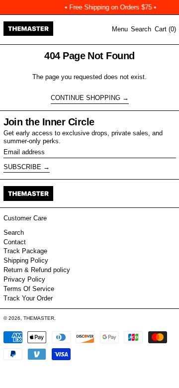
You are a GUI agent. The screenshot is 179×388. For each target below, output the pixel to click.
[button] (141, 29)
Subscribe (22, 167)
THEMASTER (38, 318)
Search (13, 232)
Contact (14, 242)
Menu (120, 29)
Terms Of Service (28, 288)
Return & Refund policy (36, 270)
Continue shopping (85, 97)
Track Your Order (28, 298)
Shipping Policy (25, 260)
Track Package (25, 251)
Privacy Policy (24, 279)
